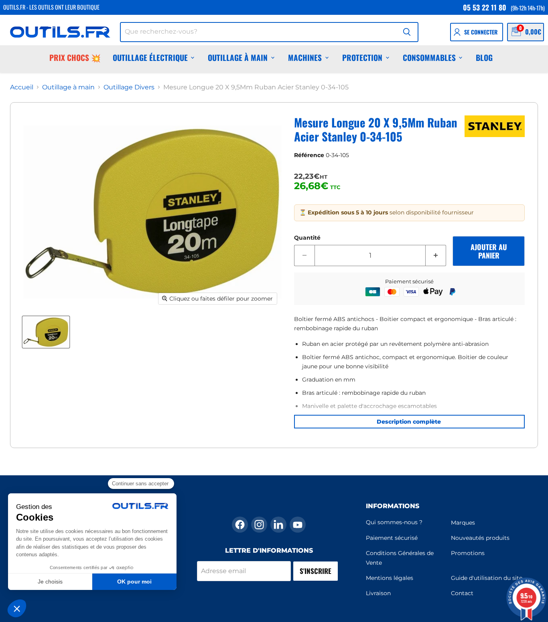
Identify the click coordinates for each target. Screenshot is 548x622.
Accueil (21, 87)
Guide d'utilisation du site (486, 578)
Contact (462, 593)
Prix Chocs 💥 (75, 57)
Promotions (468, 553)
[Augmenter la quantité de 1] (436, 256)
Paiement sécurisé (392, 537)
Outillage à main (238, 57)
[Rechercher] (407, 32)
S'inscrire (315, 571)
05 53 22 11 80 (484, 7)
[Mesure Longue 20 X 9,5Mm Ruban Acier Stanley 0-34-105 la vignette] (45, 332)
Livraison (378, 593)
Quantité (307, 237)
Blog (484, 57)
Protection (362, 57)
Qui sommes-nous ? (394, 522)
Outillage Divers (129, 87)
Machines (305, 57)
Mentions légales (389, 578)
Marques (463, 522)
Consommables (429, 57)
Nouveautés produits (480, 537)
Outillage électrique (150, 57)
